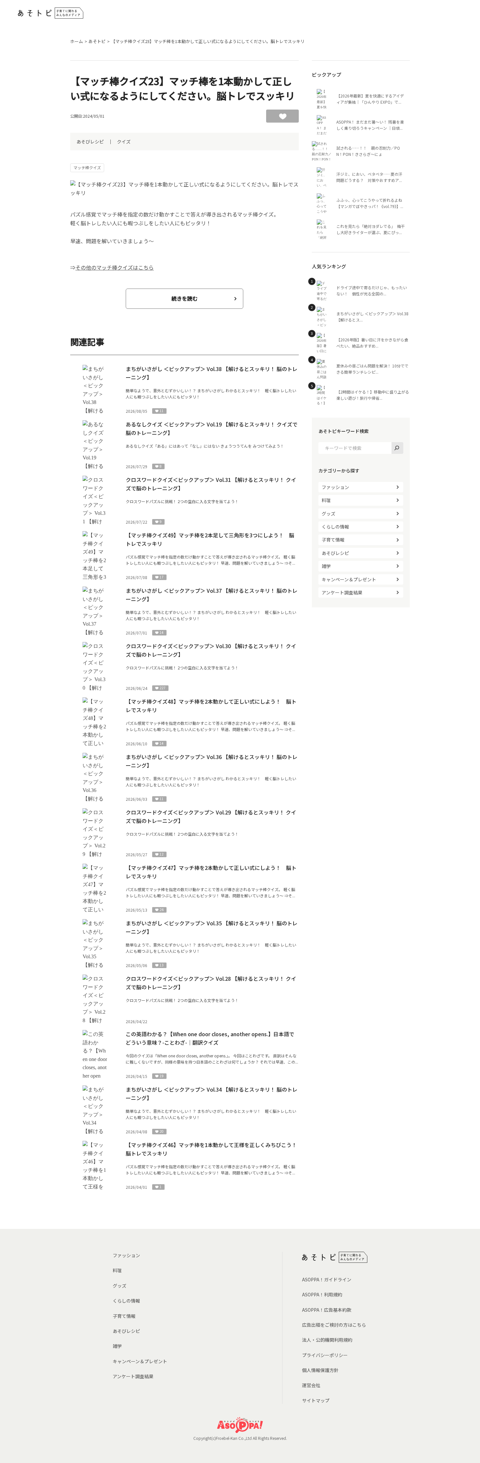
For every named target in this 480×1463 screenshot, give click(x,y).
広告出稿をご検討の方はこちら (334, 1324)
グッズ (328, 513)
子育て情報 (333, 539)
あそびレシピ (90, 141)
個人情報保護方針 (320, 1370)
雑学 (326, 566)
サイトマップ (315, 1400)
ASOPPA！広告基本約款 (326, 1309)
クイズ (124, 141)
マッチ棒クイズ (87, 167)
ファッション (335, 487)
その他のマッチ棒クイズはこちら (114, 267)
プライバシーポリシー (325, 1355)
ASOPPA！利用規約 (322, 1294)
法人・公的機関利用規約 (327, 1339)
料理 (326, 500)
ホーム (76, 41)
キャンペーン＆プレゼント (349, 579)
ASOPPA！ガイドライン (326, 1279)
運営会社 (311, 1385)
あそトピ (96, 41)
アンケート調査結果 (342, 592)
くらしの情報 (335, 526)
